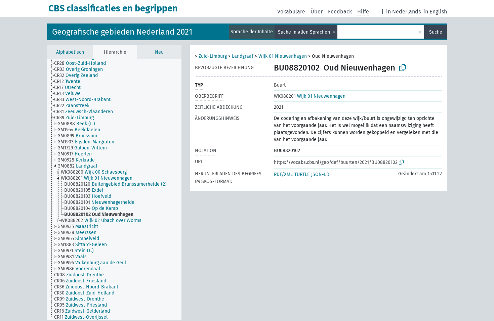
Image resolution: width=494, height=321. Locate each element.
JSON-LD (320, 174)
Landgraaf (242, 56)
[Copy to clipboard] (402, 68)
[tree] (114, 189)
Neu (159, 52)
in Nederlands (403, 11)
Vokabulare (291, 11)
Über (317, 11)
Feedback (340, 11)
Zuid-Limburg (213, 56)
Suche (435, 32)
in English (435, 11)
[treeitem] (83, 63)
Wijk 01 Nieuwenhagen (282, 56)
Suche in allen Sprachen (304, 32)
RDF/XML (283, 174)
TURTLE (302, 174)
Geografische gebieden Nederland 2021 (122, 32)
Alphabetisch (70, 52)
